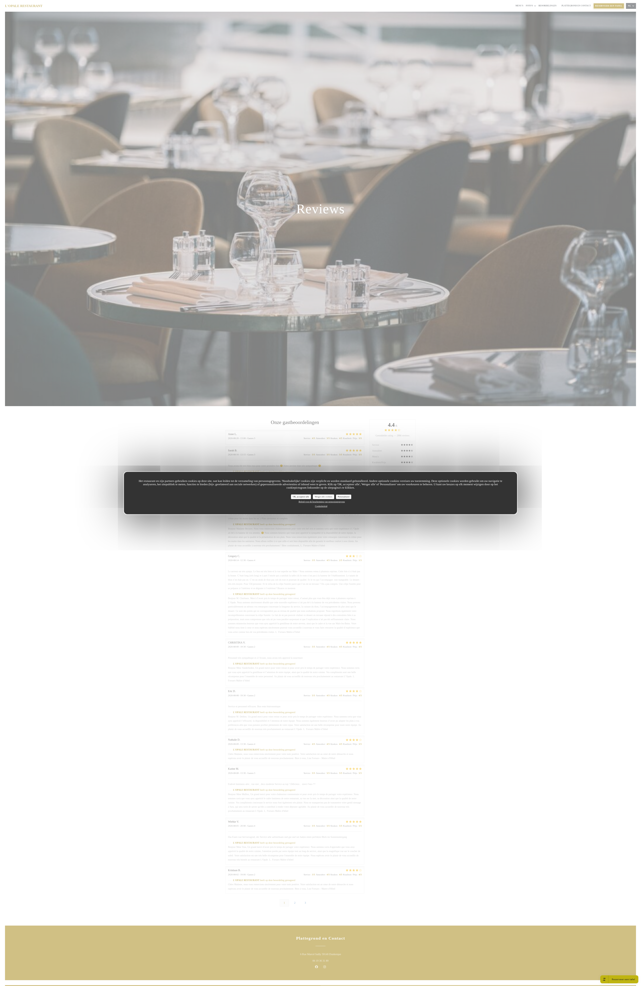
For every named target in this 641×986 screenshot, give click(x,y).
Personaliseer (344, 496)
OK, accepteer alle (301, 496)
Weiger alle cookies (323, 496)
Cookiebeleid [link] (321, 506)
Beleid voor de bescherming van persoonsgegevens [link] (322, 501)
